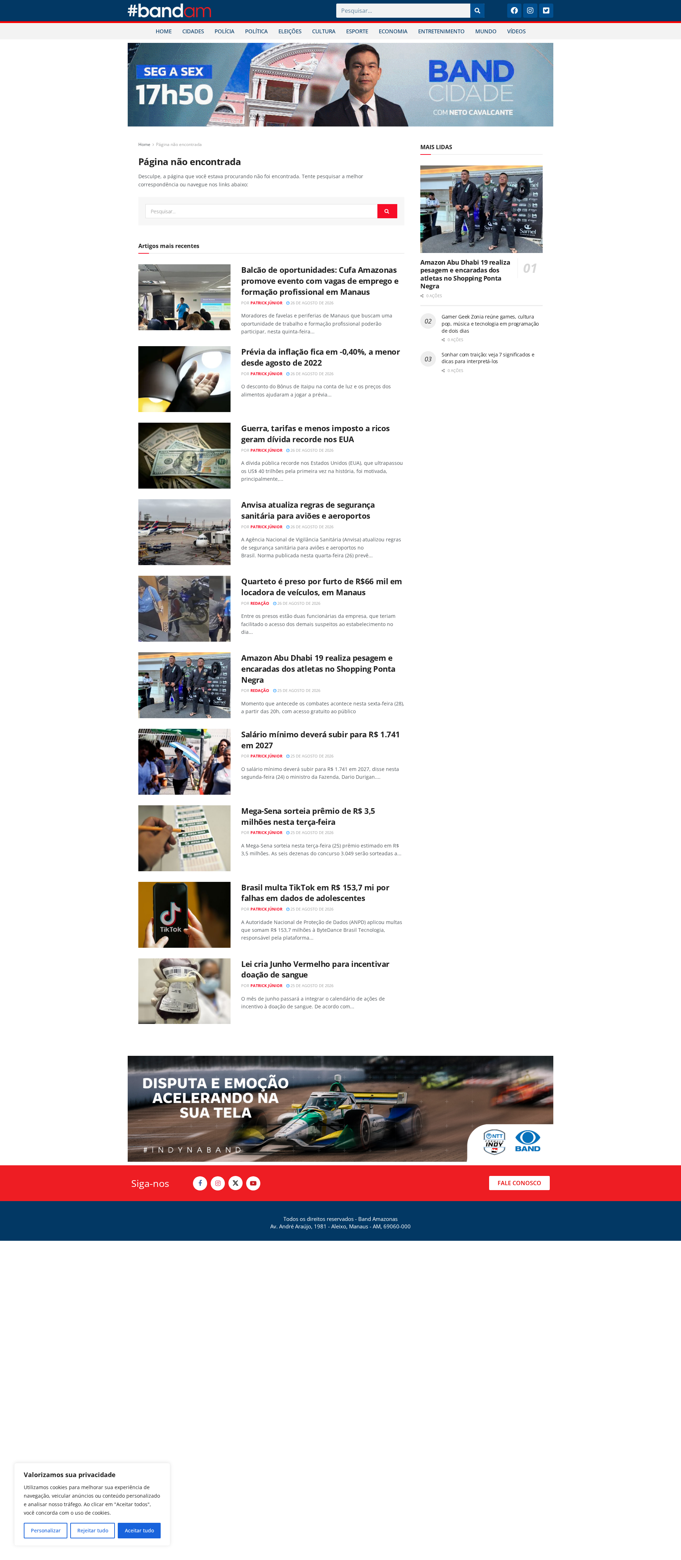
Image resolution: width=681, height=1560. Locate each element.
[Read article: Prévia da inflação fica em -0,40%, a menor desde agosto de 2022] (184, 379)
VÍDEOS (516, 31)
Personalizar (46, 1530)
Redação (259, 603)
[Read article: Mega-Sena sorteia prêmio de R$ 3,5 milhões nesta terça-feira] (184, 838)
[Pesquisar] (477, 11)
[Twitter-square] (546, 11)
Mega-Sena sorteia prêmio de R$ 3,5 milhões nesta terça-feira (308, 816)
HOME (164, 31)
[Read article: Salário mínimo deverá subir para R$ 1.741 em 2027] (184, 762)
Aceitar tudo (139, 1530)
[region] (92, 1504)
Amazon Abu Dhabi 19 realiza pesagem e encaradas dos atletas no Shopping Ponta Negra (318, 668)
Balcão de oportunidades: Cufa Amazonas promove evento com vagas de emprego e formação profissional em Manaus (320, 280)
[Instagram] (530, 11)
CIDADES (193, 31)
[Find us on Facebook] (200, 1183)
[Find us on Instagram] (218, 1183)
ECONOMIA (393, 31)
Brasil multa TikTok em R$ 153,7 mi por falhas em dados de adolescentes (315, 892)
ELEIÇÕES (289, 31)
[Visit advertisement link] (340, 84)
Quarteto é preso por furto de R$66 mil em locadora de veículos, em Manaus (321, 586)
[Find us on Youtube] (253, 1183)
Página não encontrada (179, 144)
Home (144, 144)
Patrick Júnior (266, 302)
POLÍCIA (224, 31)
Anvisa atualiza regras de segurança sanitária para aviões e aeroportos (308, 510)
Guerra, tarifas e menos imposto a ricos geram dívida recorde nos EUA (315, 433)
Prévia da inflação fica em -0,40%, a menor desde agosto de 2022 (320, 357)
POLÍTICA (256, 31)
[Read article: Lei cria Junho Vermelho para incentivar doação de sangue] (184, 991)
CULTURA (324, 31)
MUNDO (486, 31)
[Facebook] (514, 11)
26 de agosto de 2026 (311, 302)
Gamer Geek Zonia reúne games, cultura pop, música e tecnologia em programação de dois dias (490, 323)
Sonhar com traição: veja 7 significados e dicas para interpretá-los (488, 358)
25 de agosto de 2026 (298, 690)
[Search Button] (387, 211)
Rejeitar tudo (92, 1530)
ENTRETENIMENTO (441, 31)
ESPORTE (357, 31)
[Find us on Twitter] (235, 1183)
